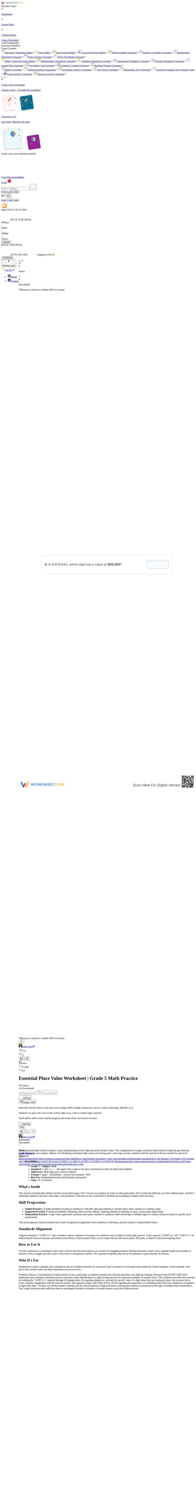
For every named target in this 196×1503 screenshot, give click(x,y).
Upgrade (6, 242)
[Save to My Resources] (21, 1059)
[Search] (33, 187)
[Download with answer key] (33, 1131)
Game (4, 182)
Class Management (10, 177)
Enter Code (6, 191)
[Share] (27, 1059)
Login (15, 192)
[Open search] (9, 196)
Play (22, 1127)
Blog (22, 177)
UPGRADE (7, 258)
